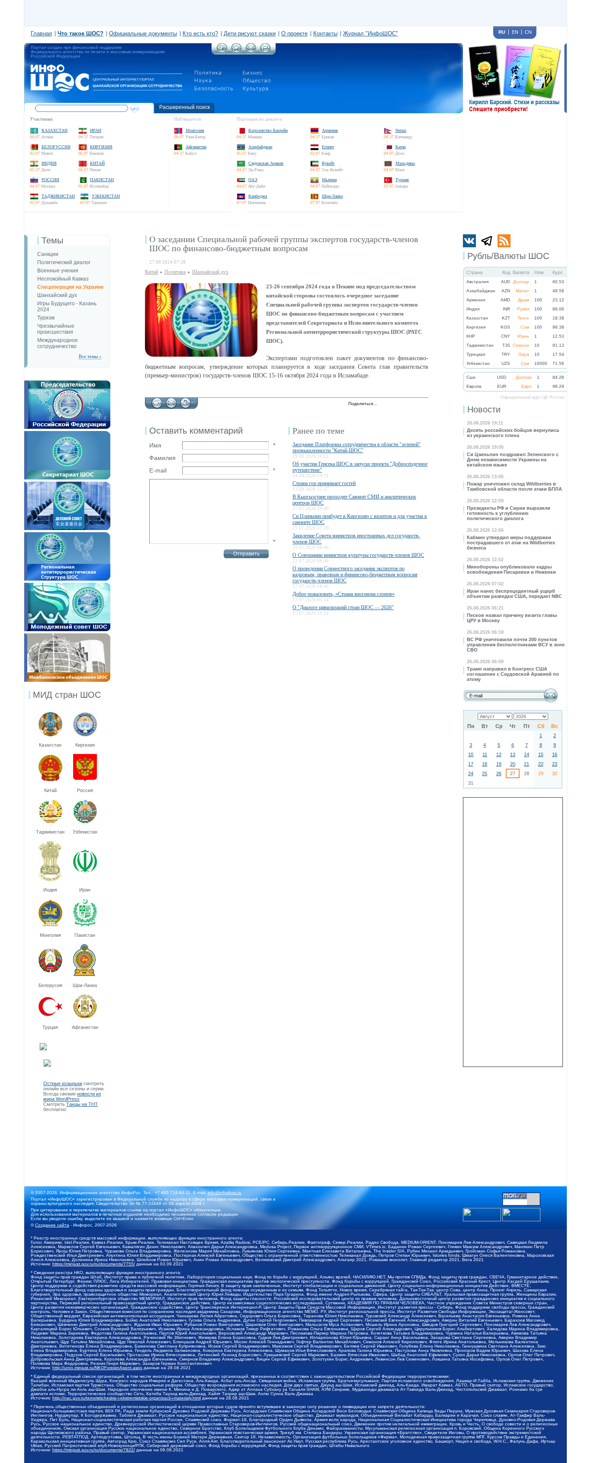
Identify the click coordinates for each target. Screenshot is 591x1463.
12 (498, 754)
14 (526, 754)
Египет (328, 146)
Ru (501, 32)
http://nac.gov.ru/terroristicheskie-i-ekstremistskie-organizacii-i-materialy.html (126, 1398)
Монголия (195, 130)
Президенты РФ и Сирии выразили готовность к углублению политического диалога (508, 513)
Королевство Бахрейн (268, 130)
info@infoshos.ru (224, 1192)
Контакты (325, 33)
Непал (400, 130)
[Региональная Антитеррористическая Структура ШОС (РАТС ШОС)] (67, 534)
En (515, 32)
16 (554, 754)
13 (512, 754)
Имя (155, 445)
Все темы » (90, 356)
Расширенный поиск (184, 107)
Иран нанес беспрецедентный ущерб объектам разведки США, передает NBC (514, 593)
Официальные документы (143, 33)
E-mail (158, 470)
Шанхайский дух (57, 295)
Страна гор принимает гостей (324, 483)
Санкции (47, 254)
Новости (484, 409)
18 (484, 764)
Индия (49, 163)
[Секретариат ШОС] (67, 433)
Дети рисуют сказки (250, 33)
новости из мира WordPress (72, 1096)
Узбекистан (106, 196)
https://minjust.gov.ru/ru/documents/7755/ (93, 1264)
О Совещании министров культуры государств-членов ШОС (358, 555)
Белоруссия (56, 146)
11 (484, 754)
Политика (175, 272)
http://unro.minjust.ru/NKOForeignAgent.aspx (97, 1367)
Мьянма (329, 179)
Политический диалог (63, 262)
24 (470, 773)
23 (554, 764)
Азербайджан (260, 146)
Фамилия (162, 457)
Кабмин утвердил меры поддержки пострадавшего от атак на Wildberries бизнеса (511, 542)
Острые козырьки (62, 1083)
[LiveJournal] (395, 404)
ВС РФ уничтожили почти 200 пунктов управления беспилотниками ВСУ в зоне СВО (516, 644)
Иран (95, 130)
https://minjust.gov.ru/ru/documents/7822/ (93, 1449)
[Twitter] (386, 404)
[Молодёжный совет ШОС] (67, 585)
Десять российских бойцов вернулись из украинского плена (513, 433)
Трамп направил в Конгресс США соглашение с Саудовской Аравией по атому (513, 674)
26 (498, 773)
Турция (402, 179)
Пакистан (102, 179)
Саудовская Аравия (265, 163)
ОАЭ (252, 179)
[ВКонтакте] (404, 404)
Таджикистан (58, 196)
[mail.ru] (521, 1195)
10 (470, 754)
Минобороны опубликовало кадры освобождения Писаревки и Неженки (511, 569)
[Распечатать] (185, 401)
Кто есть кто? (200, 33)
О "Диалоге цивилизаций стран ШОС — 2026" (343, 607)
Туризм (46, 318)
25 (484, 773)
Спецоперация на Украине (70, 287)
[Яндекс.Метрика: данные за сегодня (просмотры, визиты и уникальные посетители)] (521, 1214)
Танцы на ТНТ (82, 1104)
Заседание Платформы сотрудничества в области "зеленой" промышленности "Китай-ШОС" (356, 447)
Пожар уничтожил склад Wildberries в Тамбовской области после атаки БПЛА (514, 486)
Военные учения (57, 271)
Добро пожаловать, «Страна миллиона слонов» (343, 594)
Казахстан (54, 130)
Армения (330, 130)
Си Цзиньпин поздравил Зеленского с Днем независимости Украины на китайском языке (513, 459)
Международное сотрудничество (57, 343)
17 (470, 764)
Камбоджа (257, 196)
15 (540, 754)
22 (540, 764)
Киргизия (101, 146)
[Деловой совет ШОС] (67, 484)
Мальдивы (405, 163)
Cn (528, 32)
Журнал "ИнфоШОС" (370, 33)
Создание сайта (52, 1225)
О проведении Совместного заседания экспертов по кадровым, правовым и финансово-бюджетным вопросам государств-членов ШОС (355, 574)
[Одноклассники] (413, 404)
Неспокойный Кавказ (63, 279)
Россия (50, 179)
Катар (400, 146)
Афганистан (196, 146)
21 (526, 764)
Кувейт (328, 163)
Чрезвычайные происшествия (55, 329)
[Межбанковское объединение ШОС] (67, 636)
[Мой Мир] (422, 404)
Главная (41, 33)
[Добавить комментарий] (156, 401)
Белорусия (50, 985)
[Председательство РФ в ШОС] (67, 383)
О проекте (294, 33)
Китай (97, 163)
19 (498, 764)
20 (512, 764)
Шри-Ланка (332, 196)
